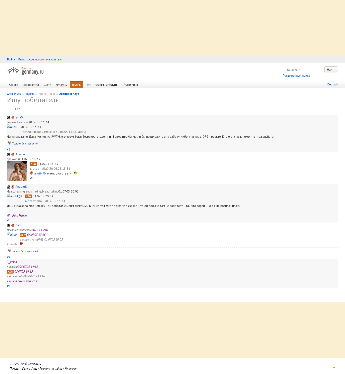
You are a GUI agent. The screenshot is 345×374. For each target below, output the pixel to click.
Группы (26, 68)
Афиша (13, 85)
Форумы (61, 85)
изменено (48, 132)
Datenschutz (29, 368)
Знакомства (31, 85)
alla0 (19, 117)
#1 (9, 149)
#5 (8, 286)
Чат (88, 85)
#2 (32, 178)
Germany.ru (14, 94)
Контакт (70, 368)
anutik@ (40, 173)
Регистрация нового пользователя (40, 59)
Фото (48, 85)
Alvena (20, 154)
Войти (11, 59)
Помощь (15, 368)
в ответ (36, 168)
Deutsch (332, 84)
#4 (8, 257)
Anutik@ (21, 186)
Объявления (129, 85)
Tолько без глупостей (25, 143)
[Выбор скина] (332, 368)
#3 (8, 220)
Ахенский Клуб (69, 94)
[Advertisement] (120, 28)
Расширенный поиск (296, 75)
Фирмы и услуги (106, 85)
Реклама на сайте (51, 368)
